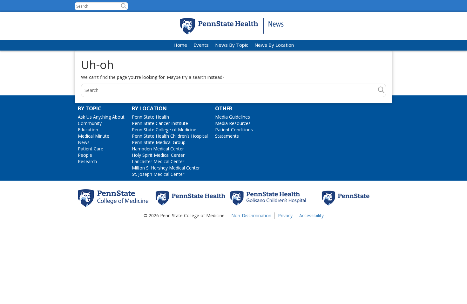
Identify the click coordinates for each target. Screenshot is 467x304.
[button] (123, 6)
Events (201, 45)
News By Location (274, 45)
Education (88, 130)
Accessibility (311, 215)
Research (87, 161)
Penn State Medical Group (159, 142)
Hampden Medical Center (158, 149)
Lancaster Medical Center (158, 161)
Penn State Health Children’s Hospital (170, 136)
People (85, 155)
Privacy (285, 215)
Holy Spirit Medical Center (158, 155)
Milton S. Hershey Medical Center (166, 168)
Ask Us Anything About (101, 117)
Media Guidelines (232, 117)
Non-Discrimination (251, 215)
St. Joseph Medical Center (158, 174)
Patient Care (90, 149)
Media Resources (233, 123)
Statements (227, 136)
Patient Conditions (234, 130)
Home (180, 45)
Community (90, 123)
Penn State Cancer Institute (160, 123)
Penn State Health (150, 117)
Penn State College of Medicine (164, 130)
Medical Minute (93, 136)
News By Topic (231, 45)
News (84, 142)
